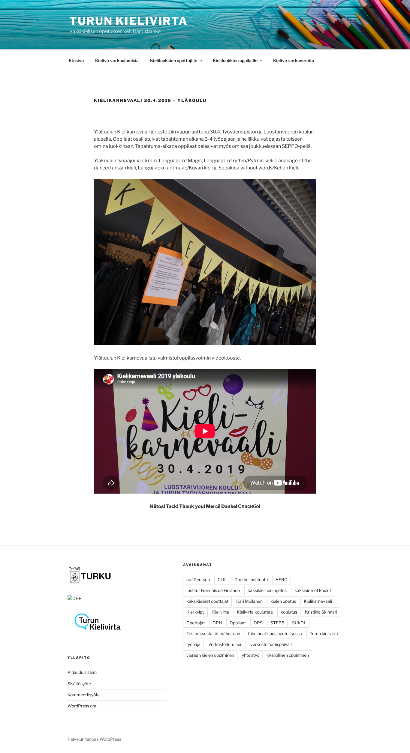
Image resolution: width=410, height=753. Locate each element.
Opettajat (195, 622)
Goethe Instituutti (251, 579)
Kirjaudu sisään (82, 672)
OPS (258, 622)
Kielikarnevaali (318, 601)
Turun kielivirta (324, 633)
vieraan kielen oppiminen (210, 655)
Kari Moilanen (249, 601)
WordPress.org (82, 705)
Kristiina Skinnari (321, 611)
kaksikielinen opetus (267, 590)
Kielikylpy (195, 611)
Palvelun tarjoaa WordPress (94, 739)
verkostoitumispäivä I (271, 644)
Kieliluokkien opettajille (173, 60)
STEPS (277, 622)
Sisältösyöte (79, 683)
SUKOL (299, 622)
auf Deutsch (198, 579)
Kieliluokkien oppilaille (235, 60)
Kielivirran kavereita (293, 60)
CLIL (222, 579)
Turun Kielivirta (128, 21)
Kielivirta (220, 611)
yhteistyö (250, 655)
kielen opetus (283, 601)
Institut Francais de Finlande (213, 590)
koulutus (289, 611)
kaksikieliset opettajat (207, 601)
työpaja (193, 644)
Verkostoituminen (225, 644)
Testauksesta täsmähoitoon (213, 633)
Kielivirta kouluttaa (255, 611)
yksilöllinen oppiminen (288, 655)
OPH (217, 622)
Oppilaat (238, 622)
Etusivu (76, 60)
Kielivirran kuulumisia (117, 60)
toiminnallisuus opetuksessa (275, 633)
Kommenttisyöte (84, 694)
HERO (282, 579)
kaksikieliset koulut (312, 590)
